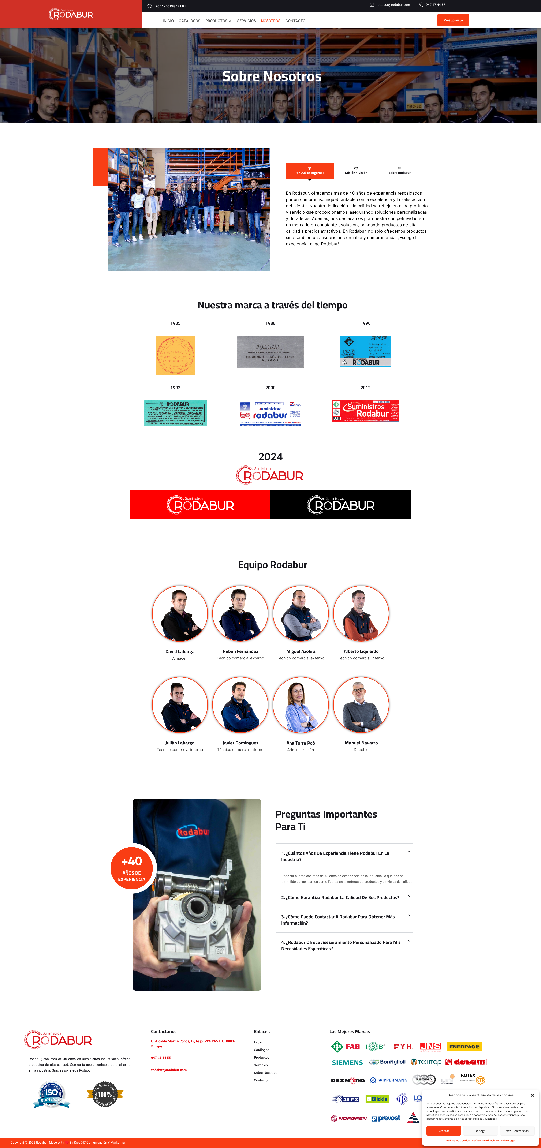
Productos (216, 21)
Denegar (480, 1131)
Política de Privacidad (485, 1140)
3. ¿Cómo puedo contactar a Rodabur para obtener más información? (338, 919)
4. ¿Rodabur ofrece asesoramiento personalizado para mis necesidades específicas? (340, 945)
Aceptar (444, 1131)
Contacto (295, 21)
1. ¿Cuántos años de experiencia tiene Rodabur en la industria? (335, 856)
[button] (532, 1095)
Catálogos (189, 21)
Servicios (246, 21)
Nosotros (270, 21)
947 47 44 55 (161, 1057)
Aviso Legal (508, 1140)
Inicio (168, 21)
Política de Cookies (458, 1140)
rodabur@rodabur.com (169, 1069)
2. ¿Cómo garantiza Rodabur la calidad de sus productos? (340, 897)
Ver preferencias (517, 1131)
